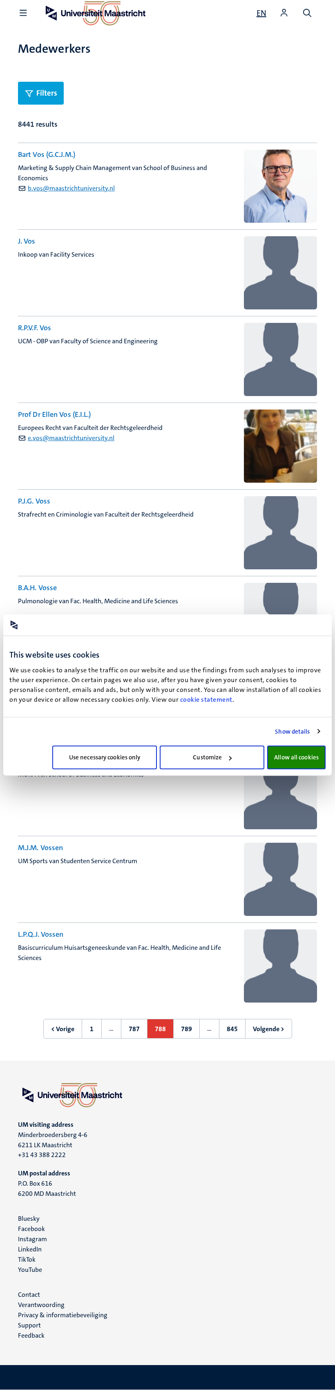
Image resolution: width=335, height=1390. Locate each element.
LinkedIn (30, 1249)
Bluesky (29, 1218)
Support (29, 1325)
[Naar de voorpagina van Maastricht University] (167, 1095)
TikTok (27, 1259)
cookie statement (206, 699)
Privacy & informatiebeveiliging (62, 1315)
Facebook (31, 1228)
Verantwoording (41, 1304)
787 (138, 1031)
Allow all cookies (296, 757)
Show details (292, 731)
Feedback (31, 1335)
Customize (207, 757)
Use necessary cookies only (105, 757)
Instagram (32, 1239)
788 (164, 1032)
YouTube (30, 1269)
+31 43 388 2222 (42, 1154)
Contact (29, 1294)
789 (190, 1031)
